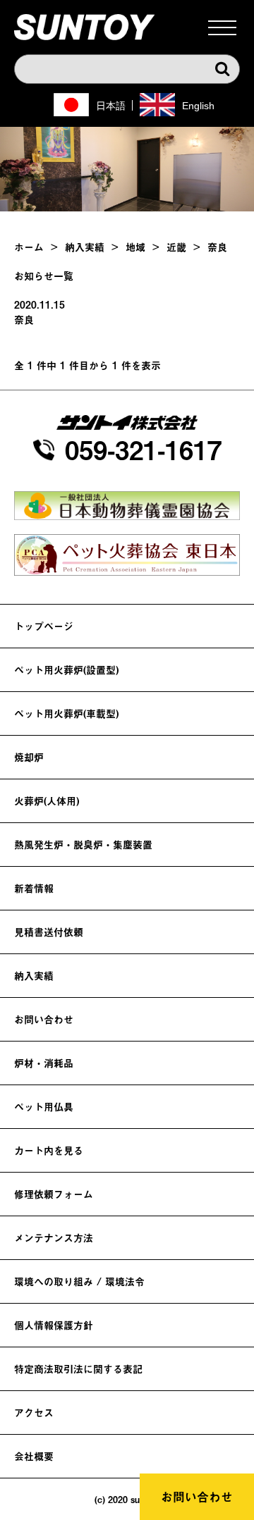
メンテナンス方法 (53, 1237)
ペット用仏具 (43, 1106)
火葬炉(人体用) (46, 800)
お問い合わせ (197, 1497)
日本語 (111, 105)
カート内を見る (48, 1150)
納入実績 (34, 975)
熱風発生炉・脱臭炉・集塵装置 (83, 844)
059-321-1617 (143, 449)
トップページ (43, 626)
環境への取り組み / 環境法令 (79, 1281)
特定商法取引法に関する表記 (78, 1368)
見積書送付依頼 (48, 932)
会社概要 (34, 1456)
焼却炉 (29, 757)
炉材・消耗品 (43, 1063)
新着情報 (34, 888)
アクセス (34, 1412)
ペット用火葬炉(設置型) (66, 669)
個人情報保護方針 (53, 1325)
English (198, 105)
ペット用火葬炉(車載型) (66, 713)
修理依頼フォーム (53, 1194)
